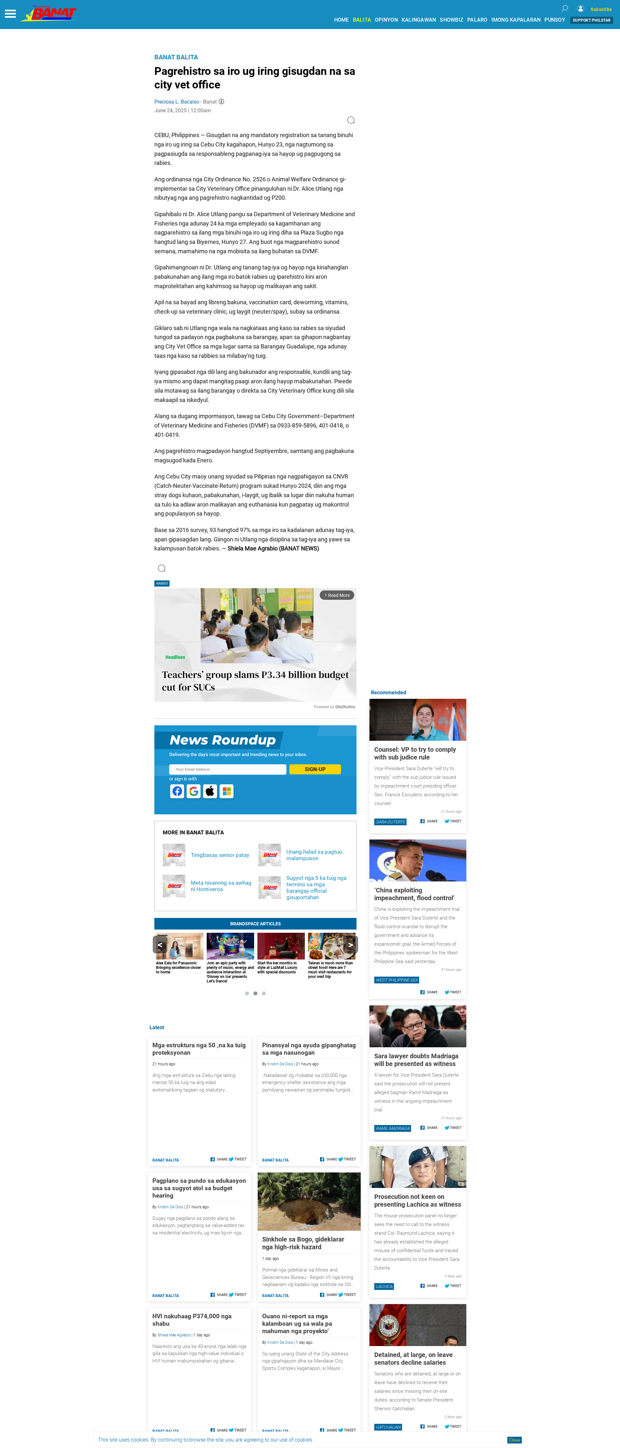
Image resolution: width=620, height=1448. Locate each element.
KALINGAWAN (419, 20)
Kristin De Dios (280, 1064)
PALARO (477, 20)
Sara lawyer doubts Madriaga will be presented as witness (416, 1060)
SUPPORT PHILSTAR (592, 20)
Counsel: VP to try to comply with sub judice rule (415, 753)
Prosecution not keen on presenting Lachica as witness (417, 1200)
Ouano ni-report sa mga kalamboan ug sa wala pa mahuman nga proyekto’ (297, 1323)
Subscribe (601, 9)
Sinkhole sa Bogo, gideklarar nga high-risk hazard (303, 1243)
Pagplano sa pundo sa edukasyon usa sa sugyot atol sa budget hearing (199, 1188)
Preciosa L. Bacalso (176, 102)
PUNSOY (554, 20)
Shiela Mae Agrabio (174, 1335)
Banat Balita (176, 57)
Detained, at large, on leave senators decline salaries (413, 1358)
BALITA (362, 20)
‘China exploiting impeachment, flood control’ (414, 894)
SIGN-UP (315, 769)
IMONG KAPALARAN (516, 20)
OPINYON (386, 20)
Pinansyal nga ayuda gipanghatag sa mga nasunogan (309, 1048)
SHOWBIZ (451, 20)
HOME (341, 20)
